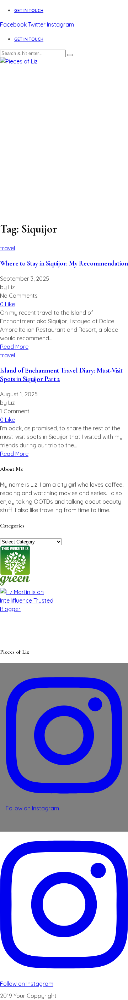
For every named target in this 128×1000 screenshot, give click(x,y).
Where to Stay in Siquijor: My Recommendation (64, 263)
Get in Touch (28, 10)
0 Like (7, 304)
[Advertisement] (64, 133)
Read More (14, 346)
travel (7, 248)
